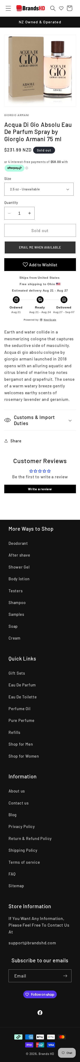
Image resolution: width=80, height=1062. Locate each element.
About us (17, 791)
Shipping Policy (23, 850)
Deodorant (18, 543)
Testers (16, 590)
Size (7, 178)
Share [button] (15, 440)
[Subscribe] (65, 975)
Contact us (19, 803)
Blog (13, 814)
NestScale (50, 319)
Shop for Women (24, 756)
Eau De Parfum (22, 685)
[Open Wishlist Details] (61, 8)
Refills (14, 732)
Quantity (11, 202)
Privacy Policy (22, 826)
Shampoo (17, 602)
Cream (14, 638)
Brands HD (46, 1054)
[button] (8, 8)
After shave (19, 555)
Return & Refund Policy (30, 838)
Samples (16, 614)
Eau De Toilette (23, 697)
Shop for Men (21, 744)
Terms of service (24, 862)
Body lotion (19, 578)
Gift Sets (17, 673)
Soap (13, 626)
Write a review (40, 489)
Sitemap (16, 885)
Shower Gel (19, 567)
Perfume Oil (20, 708)
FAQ (12, 874)
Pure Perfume (21, 720)
